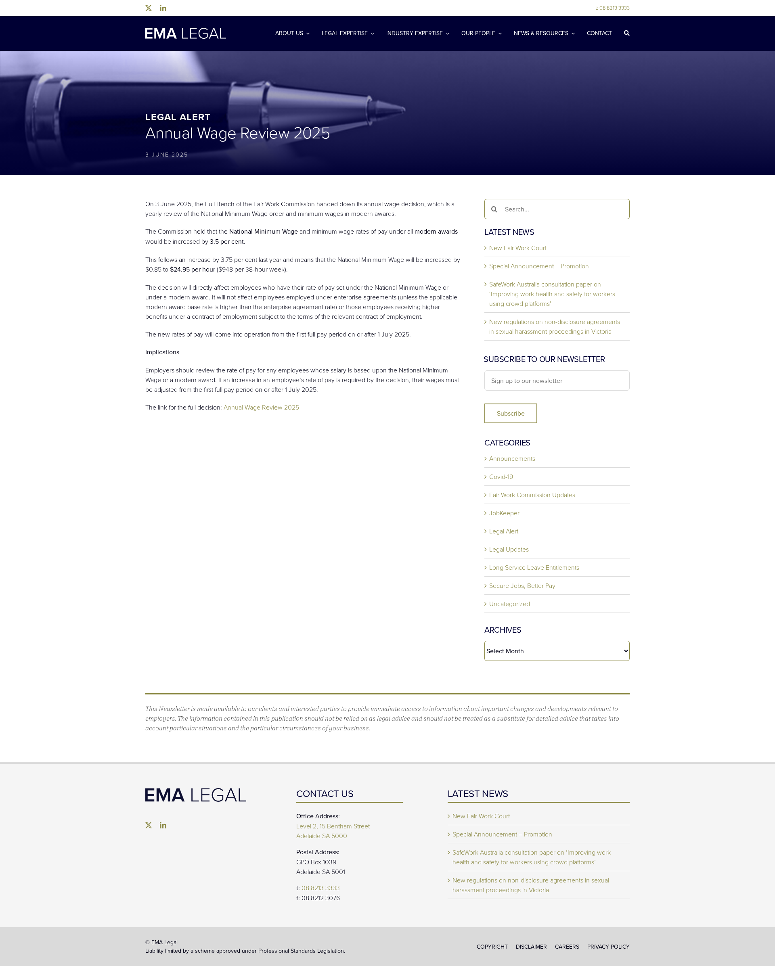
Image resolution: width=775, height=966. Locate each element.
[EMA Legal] (195, 791)
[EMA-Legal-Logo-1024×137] (185, 31)
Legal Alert (503, 531)
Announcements (512, 458)
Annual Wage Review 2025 (261, 407)
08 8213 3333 (612, 7)
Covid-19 (501, 476)
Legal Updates (509, 549)
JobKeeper (504, 512)
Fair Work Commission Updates (532, 494)
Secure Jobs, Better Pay (522, 585)
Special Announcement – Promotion (539, 265)
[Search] (627, 33)
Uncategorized (509, 603)
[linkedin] (163, 8)
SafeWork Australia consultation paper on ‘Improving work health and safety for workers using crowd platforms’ (552, 294)
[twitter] (148, 8)
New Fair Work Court (518, 247)
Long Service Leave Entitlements (534, 567)
